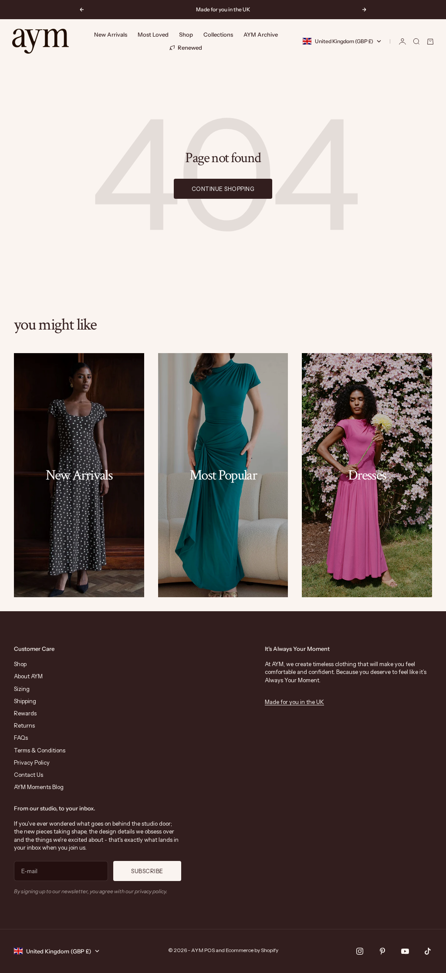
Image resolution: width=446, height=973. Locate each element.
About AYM (28, 676)
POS (209, 950)
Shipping (25, 700)
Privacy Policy (32, 762)
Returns (24, 725)
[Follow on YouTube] (405, 951)
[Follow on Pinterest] (382, 951)
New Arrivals (110, 34)
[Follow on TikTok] (427, 951)
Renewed (190, 47)
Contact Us (28, 774)
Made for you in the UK (294, 701)
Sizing (22, 688)
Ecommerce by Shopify (252, 950)
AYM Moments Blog (39, 786)
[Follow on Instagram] (359, 951)
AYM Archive (260, 34)
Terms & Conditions (39, 750)
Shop (186, 34)
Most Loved (153, 34)
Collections (218, 34)
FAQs (21, 737)
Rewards (25, 713)
